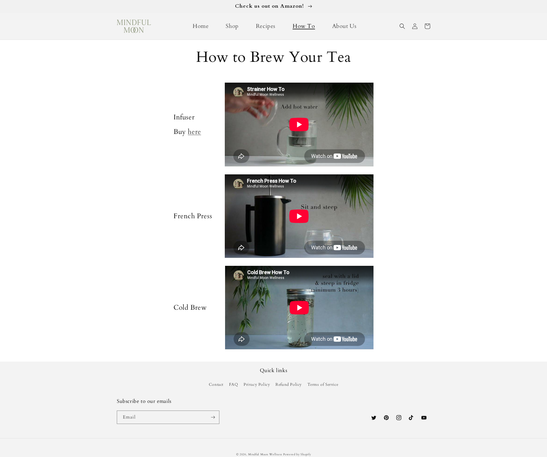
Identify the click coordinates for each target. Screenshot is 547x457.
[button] (402, 26)
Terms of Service (322, 384)
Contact (216, 384)
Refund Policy (288, 384)
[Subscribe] (213, 417)
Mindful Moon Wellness (265, 454)
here (194, 131)
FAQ (233, 384)
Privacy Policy (257, 384)
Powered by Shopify (297, 454)
